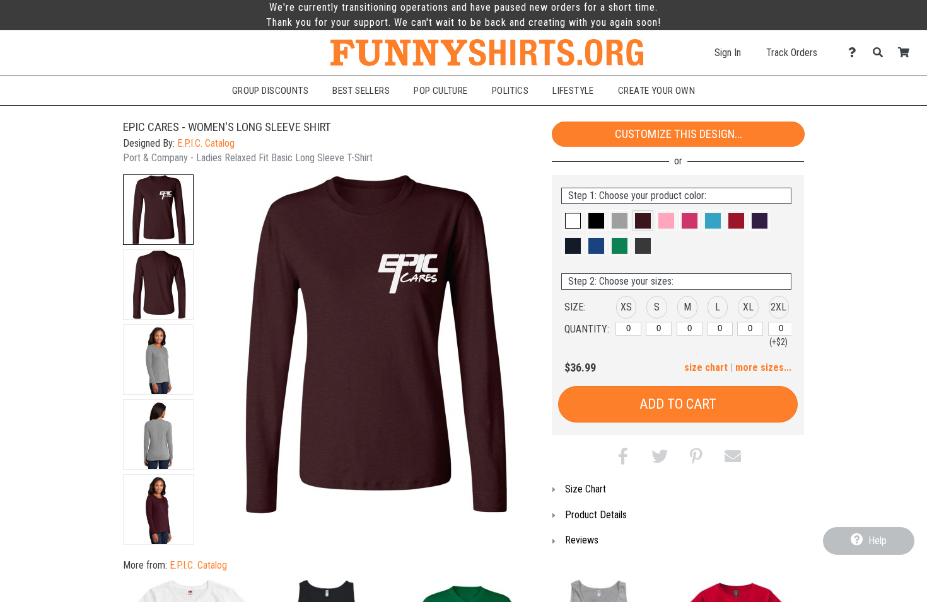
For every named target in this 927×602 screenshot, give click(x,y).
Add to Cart (677, 404)
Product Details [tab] (596, 515)
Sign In (727, 53)
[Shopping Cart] (907, 52)
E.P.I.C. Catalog (206, 143)
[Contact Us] (855, 52)
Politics (510, 90)
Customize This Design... (678, 134)
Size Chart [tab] (585, 489)
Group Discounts (270, 90)
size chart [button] (706, 367)
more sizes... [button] (763, 367)
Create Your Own (656, 90)
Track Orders (791, 53)
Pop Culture (441, 90)
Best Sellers (361, 90)
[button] (158, 209)
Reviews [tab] (581, 540)
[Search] (881, 52)
